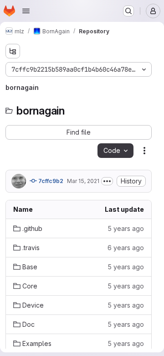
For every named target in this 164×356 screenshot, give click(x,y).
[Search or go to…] (128, 10)
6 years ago (126, 247)
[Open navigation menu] (26, 11)
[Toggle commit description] (107, 181)
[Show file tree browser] (12, 51)
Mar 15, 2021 (83, 181)
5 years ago (126, 228)
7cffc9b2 (50, 181)
